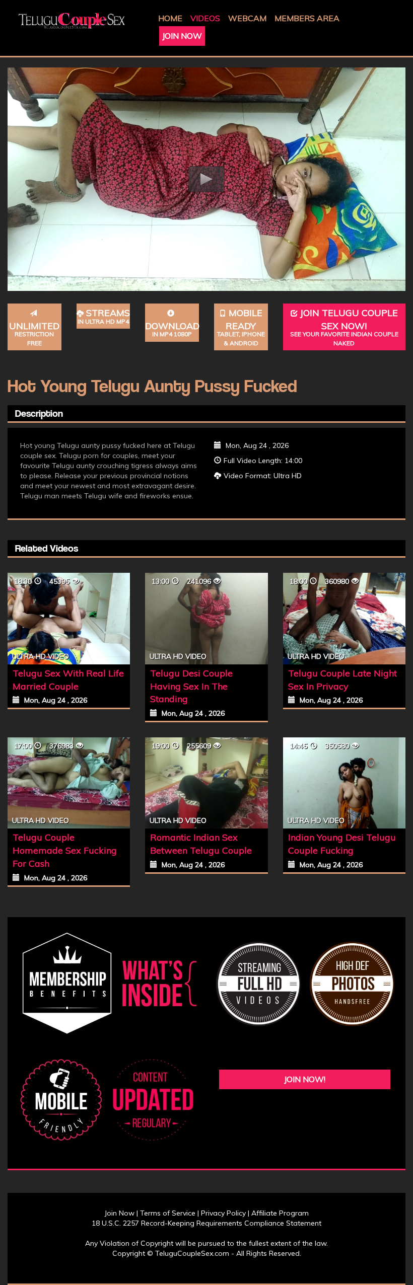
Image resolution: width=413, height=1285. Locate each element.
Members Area (306, 18)
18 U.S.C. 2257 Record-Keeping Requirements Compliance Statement (206, 1223)
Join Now (182, 36)
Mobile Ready (241, 327)
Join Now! (304, 1079)
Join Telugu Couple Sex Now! (344, 327)
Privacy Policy (223, 1213)
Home (170, 18)
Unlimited (34, 333)
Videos (205, 18)
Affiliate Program (280, 1213)
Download (172, 329)
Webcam (247, 18)
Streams (104, 316)
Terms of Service (167, 1213)
